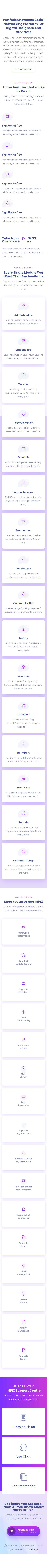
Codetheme (33, 1549)
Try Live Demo (25, 69)
